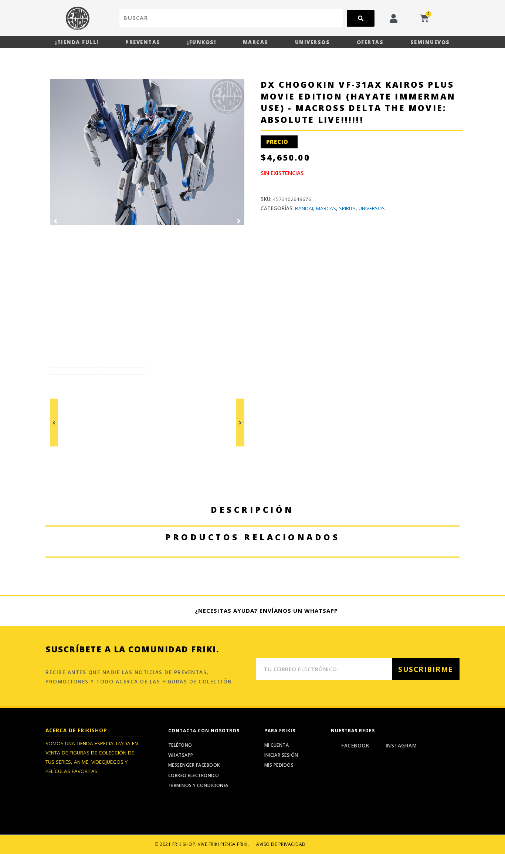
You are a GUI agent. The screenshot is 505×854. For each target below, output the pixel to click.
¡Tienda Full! (77, 42)
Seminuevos (430, 42)
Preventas (142, 42)
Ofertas (370, 42)
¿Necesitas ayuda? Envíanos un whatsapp (266, 610)
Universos (312, 42)
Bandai (304, 208)
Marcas (255, 42)
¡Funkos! (201, 42)
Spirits (347, 208)
